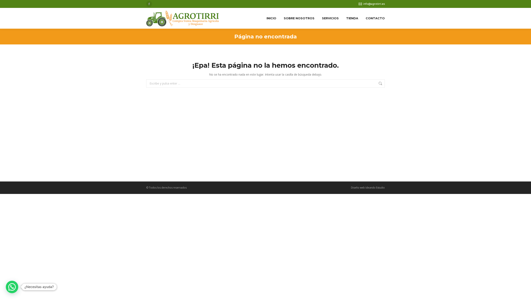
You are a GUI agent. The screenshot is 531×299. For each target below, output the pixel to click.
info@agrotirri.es (374, 3)
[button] (12, 287)
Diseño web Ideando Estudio (368, 187)
